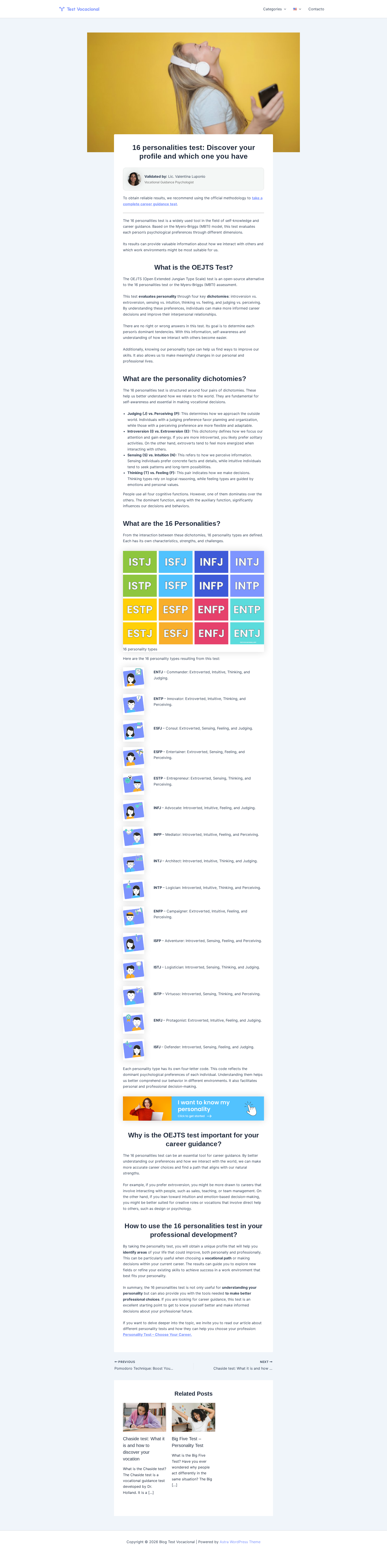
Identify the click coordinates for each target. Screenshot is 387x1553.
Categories (272, 9)
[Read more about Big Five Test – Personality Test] (193, 1417)
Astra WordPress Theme (240, 1542)
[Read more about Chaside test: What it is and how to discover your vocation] (144, 1417)
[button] (284, 9)
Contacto (316, 9)
